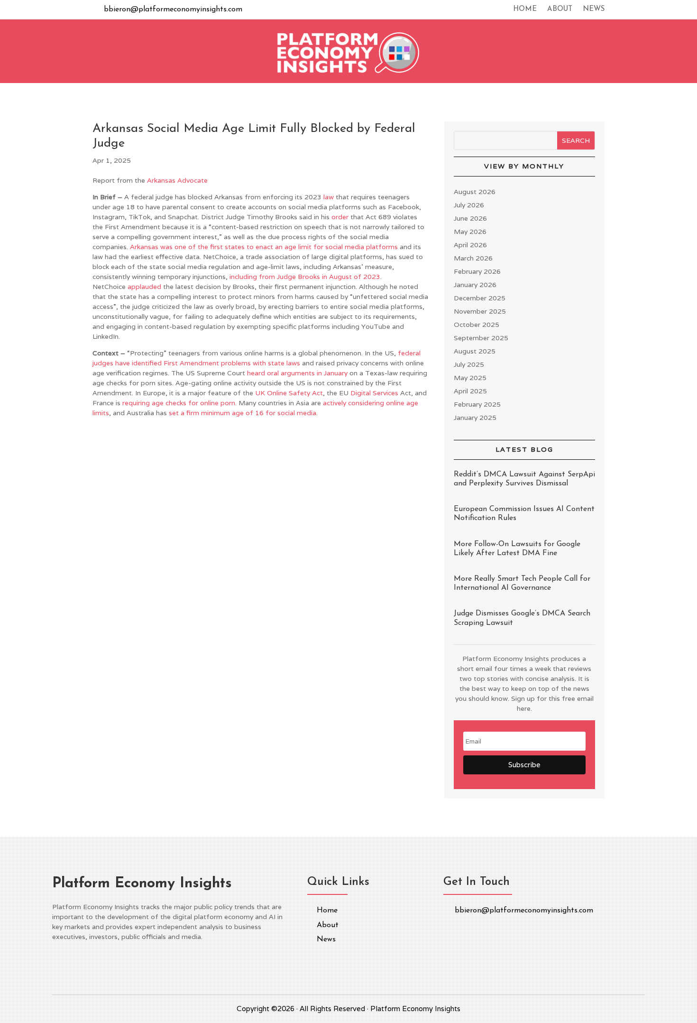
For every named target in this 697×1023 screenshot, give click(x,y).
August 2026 (474, 191)
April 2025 (470, 391)
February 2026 (477, 271)
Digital (360, 393)
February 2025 (477, 404)
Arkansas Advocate (177, 180)
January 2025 (475, 417)
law (328, 197)
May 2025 (470, 377)
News (594, 9)
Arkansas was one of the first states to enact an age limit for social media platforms (264, 246)
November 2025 (480, 311)
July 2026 (469, 205)
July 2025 (469, 364)
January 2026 (475, 284)
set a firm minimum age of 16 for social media (242, 413)
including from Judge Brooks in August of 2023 (304, 276)
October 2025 (476, 324)
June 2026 (470, 218)
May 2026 (470, 231)
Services (385, 393)
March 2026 (473, 258)
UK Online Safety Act (289, 393)
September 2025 (481, 338)
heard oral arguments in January (297, 373)
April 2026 (470, 245)
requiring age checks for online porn (178, 403)
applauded (144, 286)
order (339, 217)
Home (525, 9)
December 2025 (479, 298)
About (559, 9)
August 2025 (474, 351)
